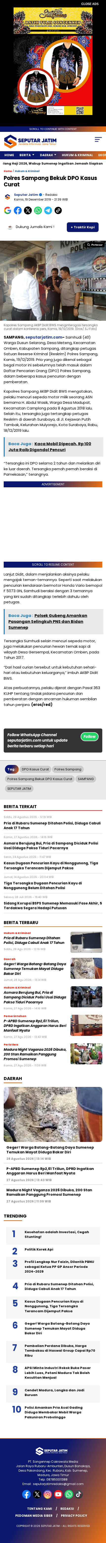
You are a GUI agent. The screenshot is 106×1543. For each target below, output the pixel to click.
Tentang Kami (39, 1509)
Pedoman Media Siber (34, 1516)
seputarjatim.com (43, 337)
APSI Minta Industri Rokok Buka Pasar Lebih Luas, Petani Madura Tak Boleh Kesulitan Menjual (58, 1373)
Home (9, 155)
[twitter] (37, 1497)
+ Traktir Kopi (83, 227)
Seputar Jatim (26, 195)
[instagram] (48, 1497)
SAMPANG (86, 779)
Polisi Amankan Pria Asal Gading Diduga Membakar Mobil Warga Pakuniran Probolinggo (54, 1412)
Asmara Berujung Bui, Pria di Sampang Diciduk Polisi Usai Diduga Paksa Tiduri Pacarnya (35, 997)
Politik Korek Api (39, 1249)
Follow (90, 736)
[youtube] (59, 1497)
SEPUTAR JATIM (19, 788)
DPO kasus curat (35, 769)
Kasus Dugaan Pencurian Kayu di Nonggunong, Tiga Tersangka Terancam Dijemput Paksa (54, 1306)
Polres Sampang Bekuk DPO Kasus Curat (39, 779)
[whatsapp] (69, 1497)
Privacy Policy (74, 1516)
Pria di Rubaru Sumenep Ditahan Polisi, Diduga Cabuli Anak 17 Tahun (34, 940)
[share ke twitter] (29, 213)
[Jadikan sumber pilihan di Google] (9, 213)
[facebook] (27, 1497)
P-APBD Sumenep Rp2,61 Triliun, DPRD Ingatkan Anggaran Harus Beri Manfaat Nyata (35, 1026)
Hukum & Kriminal (77, 155)
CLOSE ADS (90, 3)
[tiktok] (79, 1497)
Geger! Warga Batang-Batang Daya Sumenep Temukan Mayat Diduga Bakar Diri (35, 969)
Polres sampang (67, 769)
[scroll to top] (99, 1514)
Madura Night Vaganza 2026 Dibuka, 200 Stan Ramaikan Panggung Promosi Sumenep (35, 1054)
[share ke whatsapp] (39, 213)
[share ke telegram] (48, 213)
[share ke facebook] (19, 213)
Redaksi (67, 1509)
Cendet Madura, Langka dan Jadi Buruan (54, 1392)
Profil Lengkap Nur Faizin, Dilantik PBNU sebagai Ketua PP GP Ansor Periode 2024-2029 (59, 1266)
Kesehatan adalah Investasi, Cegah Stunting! (57, 1234)
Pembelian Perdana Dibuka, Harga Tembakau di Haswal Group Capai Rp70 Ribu (60, 1350)
